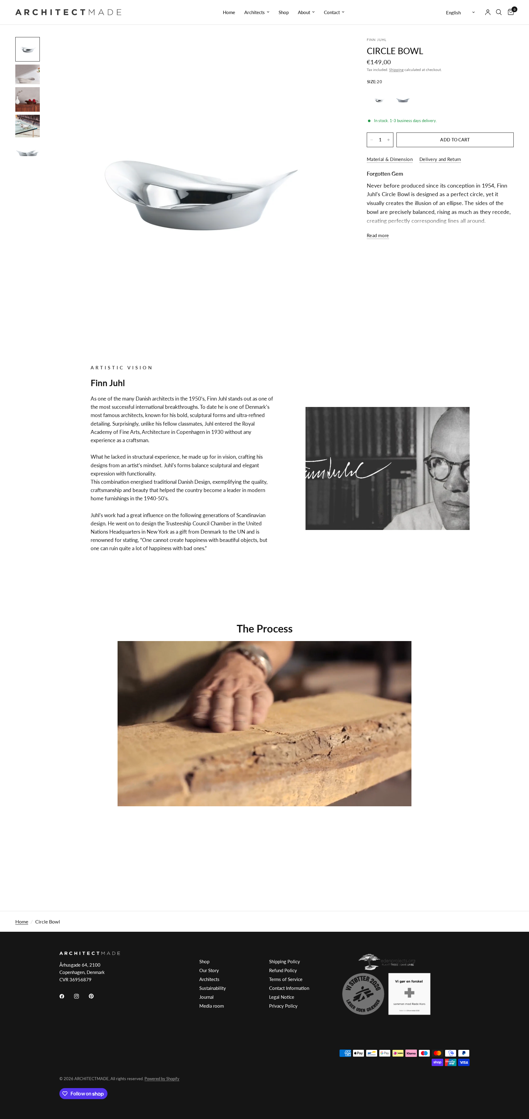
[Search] (499, 12)
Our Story (209, 970)
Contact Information (289, 988)
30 (403, 100)
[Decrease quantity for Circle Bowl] (371, 140)
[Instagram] (81, 996)
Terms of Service (285, 979)
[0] (509, 12)
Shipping (396, 69)
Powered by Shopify (161, 1078)
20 (379, 100)
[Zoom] (335, 50)
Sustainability (212, 988)
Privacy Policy (283, 1006)
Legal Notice (281, 997)
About (304, 12)
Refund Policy (283, 970)
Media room (211, 1006)
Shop (284, 12)
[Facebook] (66, 996)
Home (229, 12)
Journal (206, 997)
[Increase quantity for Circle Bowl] (388, 140)
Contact (332, 12)
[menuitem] (229, 12)
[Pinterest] (95, 996)
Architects (254, 12)
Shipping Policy (284, 961)
